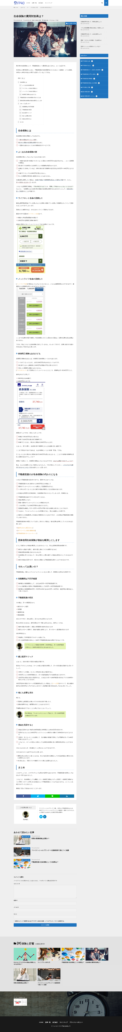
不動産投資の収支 (26, 109)
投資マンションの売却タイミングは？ (91, 46)
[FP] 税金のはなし (88, 65)
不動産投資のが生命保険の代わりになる (29, 97)
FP (27, 7)
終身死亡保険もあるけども (28, 94)
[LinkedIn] (67, 796)
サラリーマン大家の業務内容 (26, 530)
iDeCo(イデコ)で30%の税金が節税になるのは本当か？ (25, 963)
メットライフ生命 (22, 284)
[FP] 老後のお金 (87, 61)
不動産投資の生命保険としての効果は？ (45, 862)
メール (16, 907)
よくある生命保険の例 (27, 85)
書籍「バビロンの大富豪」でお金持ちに (91, 40)
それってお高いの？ (24, 103)
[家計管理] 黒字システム (89, 96)
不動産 (44, 20)
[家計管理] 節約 (87, 91)
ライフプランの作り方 (44, 962)
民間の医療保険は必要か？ (40, 838)
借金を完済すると (26, 119)
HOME (28, 3)
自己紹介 (41, 3)
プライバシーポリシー (76, 1022)
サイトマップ (48, 3)
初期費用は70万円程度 (27, 106)
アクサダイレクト (22, 370)
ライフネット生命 (33, 213)
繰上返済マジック (26, 112)
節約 (47, 20)
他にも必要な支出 (26, 116)
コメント (17, 883)
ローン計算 (55, 683)
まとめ (20, 122)
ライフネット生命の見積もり (28, 88)
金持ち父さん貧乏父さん (25, 527)
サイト (15, 914)
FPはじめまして (66, 1026)
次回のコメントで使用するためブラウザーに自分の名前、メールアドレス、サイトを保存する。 (40, 921)
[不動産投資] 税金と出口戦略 (90, 83)
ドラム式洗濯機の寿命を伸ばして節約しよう (92, 28)
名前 (15, 900)
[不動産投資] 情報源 (88, 78)
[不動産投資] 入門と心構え (90, 74)
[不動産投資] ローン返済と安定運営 (92, 69)
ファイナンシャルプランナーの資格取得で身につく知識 (50, 850)
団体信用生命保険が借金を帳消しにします (30, 100)
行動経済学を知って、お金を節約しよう (91, 34)
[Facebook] (23, 796)
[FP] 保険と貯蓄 (34, 7)
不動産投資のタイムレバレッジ (27, 533)
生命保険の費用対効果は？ (46, 7)
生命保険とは (22, 82)
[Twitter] (38, 796)
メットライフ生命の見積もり (28, 91)
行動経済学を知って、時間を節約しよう (91, 21)
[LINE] (52, 796)
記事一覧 (34, 3)
